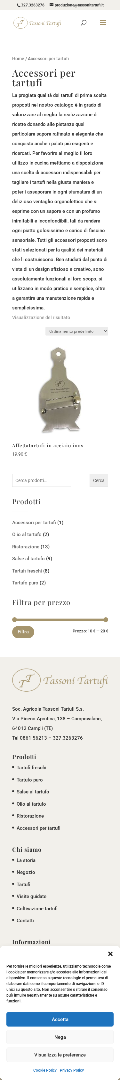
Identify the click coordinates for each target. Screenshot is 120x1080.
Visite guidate (31, 896)
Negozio (26, 872)
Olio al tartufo (27, 534)
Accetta (60, 1019)
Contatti (25, 921)
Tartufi (23, 884)
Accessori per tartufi (34, 523)
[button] (110, 954)
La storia (26, 860)
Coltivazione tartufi (37, 909)
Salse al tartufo (28, 559)
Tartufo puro (25, 583)
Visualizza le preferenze (60, 1055)
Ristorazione (25, 547)
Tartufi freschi (27, 571)
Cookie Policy (45, 1070)
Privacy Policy (72, 1070)
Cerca (99, 480)
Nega (60, 1037)
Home (18, 58)
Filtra (23, 632)
